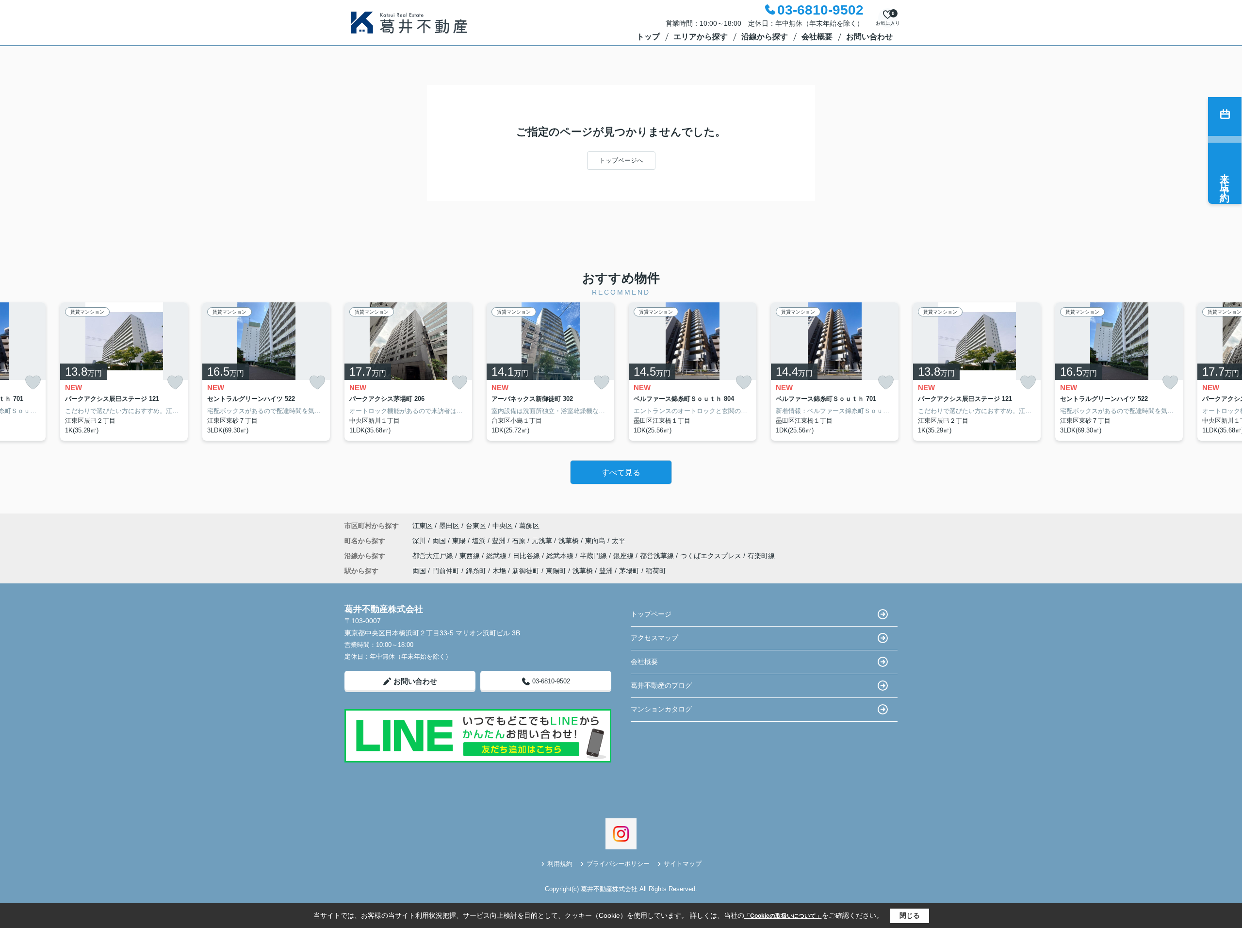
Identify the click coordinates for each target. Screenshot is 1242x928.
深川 (420, 541)
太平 (618, 541)
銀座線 (624, 556)
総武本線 (560, 556)
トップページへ (621, 160)
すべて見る (621, 472)
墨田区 (449, 526)
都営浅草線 (658, 556)
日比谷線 (527, 556)
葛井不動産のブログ (661, 685)
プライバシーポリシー (618, 863)
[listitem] (408, 371)
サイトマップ (683, 863)
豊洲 (499, 541)
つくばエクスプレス (711, 556)
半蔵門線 (594, 556)
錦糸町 (476, 571)
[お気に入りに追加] (33, 383)
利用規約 (559, 863)
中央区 (502, 526)
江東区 (422, 526)
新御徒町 (525, 571)
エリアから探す (700, 37)
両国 (440, 541)
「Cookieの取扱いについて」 (783, 915)
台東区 (476, 526)
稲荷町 (656, 571)
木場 (499, 571)
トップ (648, 37)
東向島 (596, 541)
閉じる (909, 915)
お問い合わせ (869, 37)
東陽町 (556, 571)
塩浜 (480, 541)
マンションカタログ (661, 709)
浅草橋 (569, 541)
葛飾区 (529, 526)
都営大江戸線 (433, 556)
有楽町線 (761, 556)
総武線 (497, 556)
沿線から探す (764, 37)
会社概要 (817, 37)
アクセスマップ (654, 638)
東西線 (470, 556)
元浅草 (543, 541)
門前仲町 (445, 571)
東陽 (460, 541)
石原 (519, 541)
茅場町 (629, 571)
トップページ (651, 614)
